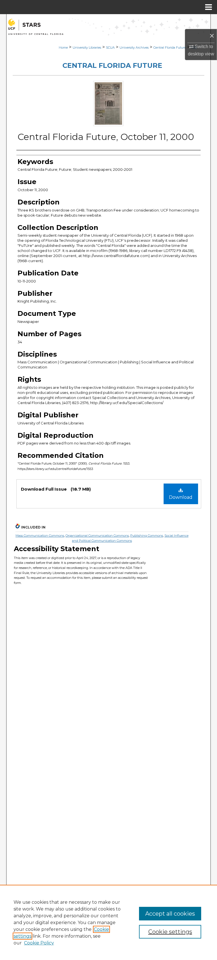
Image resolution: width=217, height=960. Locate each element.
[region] (108, 922)
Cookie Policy (39, 943)
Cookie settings (170, 931)
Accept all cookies (170, 913)
